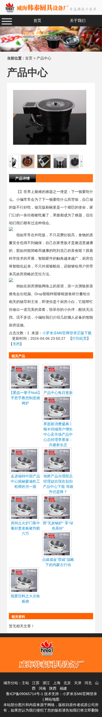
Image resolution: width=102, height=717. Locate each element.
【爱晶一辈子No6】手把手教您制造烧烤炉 (25, 398)
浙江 (46, 683)
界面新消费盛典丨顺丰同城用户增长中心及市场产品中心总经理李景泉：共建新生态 (58, 434)
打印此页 (79, 338)
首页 (28, 58)
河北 (88, 683)
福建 (63, 688)
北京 (67, 683)
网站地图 (52, 699)
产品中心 (44, 58)
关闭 (16, 344)
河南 (42, 688)
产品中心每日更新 (58, 393)
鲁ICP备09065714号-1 (24, 694)
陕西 (52, 688)
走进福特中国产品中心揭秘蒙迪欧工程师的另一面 (25, 481)
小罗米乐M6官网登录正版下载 (67, 333)
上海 (56, 683)
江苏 (35, 683)
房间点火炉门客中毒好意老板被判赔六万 (25, 528)
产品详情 (22, 178)
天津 (77, 683)
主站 (25, 683)
